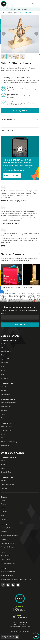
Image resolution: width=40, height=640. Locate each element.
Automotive (5, 445)
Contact (3, 519)
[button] (20, 146)
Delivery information (8, 119)
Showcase (4, 512)
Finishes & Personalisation (9, 535)
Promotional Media (7, 130)
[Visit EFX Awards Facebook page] (8, 585)
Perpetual (4, 418)
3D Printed (4, 363)
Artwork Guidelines (7, 547)
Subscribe (20, 325)
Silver (3, 366)
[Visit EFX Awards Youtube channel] (18, 585)
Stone (3, 370)
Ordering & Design (7, 528)
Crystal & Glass (6, 359)
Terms (6, 637)
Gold (2, 355)
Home (3, 12)
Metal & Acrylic (6, 351)
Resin (2, 374)
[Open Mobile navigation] (37, 3)
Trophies (4, 386)
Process (3, 504)
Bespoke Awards (12, 12)
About (3, 515)
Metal (3, 460)
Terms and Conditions (8, 563)
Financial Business (7, 430)
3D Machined (5, 378)
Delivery (4, 539)
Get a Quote (19, 111)
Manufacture (5, 532)
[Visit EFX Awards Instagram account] (3, 585)
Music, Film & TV (6, 426)
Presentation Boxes (7, 484)
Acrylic (3, 343)
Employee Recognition (8, 402)
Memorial (4, 410)
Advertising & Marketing (9, 442)
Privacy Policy (5, 559)
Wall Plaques (5, 394)
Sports (3, 434)
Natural (3, 414)
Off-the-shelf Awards (12, 453)
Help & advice (5, 125)
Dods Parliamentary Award (11, 287)
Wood (3, 347)
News (3, 508)
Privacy (3, 637)
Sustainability (5, 555)
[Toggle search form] (32, 3)
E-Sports (4, 438)
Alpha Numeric (6, 406)
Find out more (11, 175)
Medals (3, 390)
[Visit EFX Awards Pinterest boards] (13, 585)
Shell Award (28, 287)
